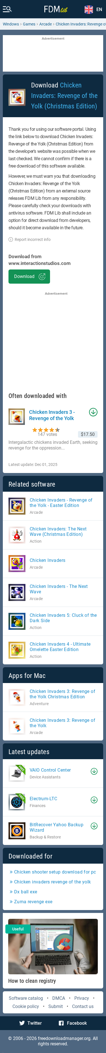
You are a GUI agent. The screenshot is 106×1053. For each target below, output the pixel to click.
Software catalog (26, 998)
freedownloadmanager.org (64, 1038)
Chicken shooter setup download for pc (55, 872)
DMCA (58, 998)
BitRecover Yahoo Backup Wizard (56, 827)
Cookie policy (25, 1006)
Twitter (34, 1023)
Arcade (45, 24)
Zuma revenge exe (33, 901)
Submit (55, 1006)
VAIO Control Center (50, 770)
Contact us (83, 1006)
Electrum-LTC (43, 798)
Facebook (77, 1023)
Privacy (81, 998)
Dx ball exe (25, 891)
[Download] (94, 771)
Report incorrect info (33, 239)
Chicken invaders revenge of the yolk (52, 882)
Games (29, 24)
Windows (11, 24)
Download (24, 276)
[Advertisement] (53, 54)
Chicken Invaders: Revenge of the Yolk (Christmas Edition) (64, 95)
